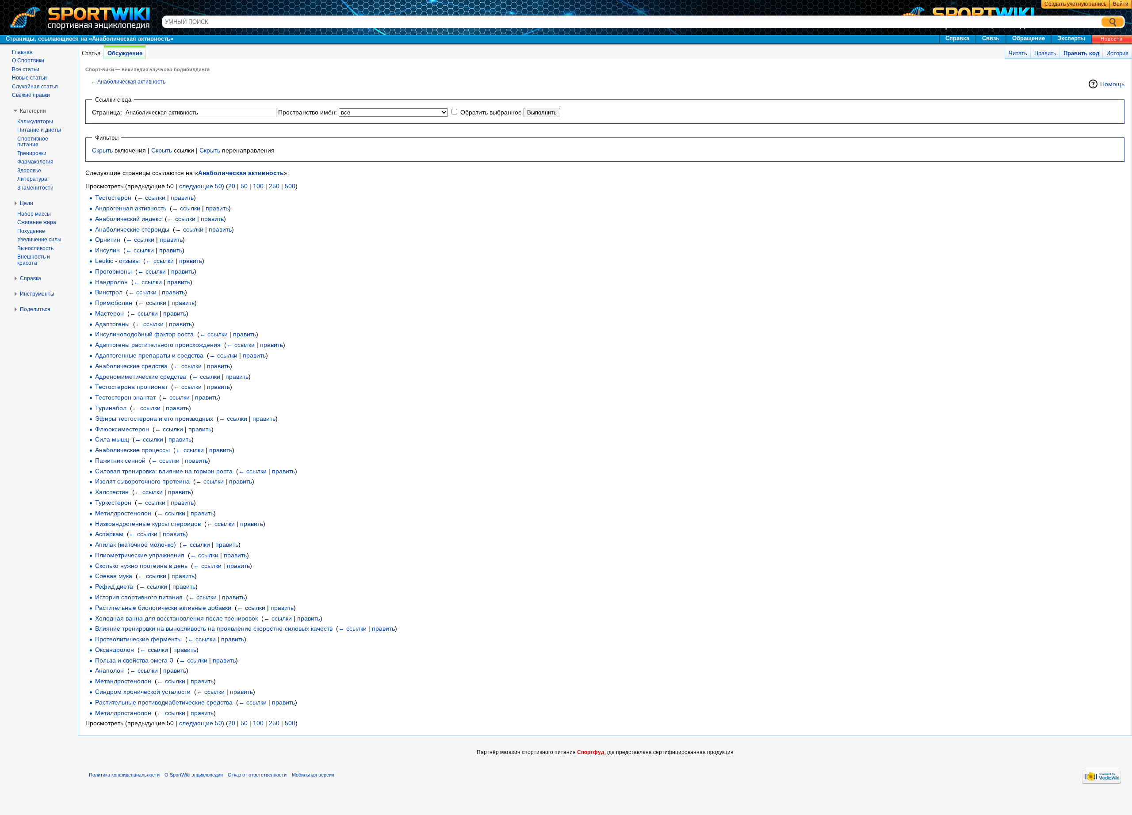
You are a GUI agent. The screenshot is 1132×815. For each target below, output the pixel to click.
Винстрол (108, 292)
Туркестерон (113, 502)
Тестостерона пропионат (131, 386)
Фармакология (35, 162)
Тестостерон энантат (125, 397)
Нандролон (111, 282)
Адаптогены (112, 324)
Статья (91, 53)
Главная (22, 52)
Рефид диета (114, 586)
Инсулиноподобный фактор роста (144, 334)
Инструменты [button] (37, 294)
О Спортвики (28, 60)
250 (274, 186)
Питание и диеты (39, 130)
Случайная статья (35, 87)
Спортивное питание (32, 142)
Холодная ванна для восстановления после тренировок (176, 618)
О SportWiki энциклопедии (193, 774)
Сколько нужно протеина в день (141, 565)
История (1117, 53)
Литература (32, 179)
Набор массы (34, 214)
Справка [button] (30, 278)
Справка (957, 38)
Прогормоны (113, 271)
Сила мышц (112, 439)
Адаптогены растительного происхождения (158, 344)
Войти (1120, 4)
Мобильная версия (313, 774)
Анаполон (109, 670)
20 (231, 186)
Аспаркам (109, 533)
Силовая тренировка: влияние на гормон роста (164, 471)
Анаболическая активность (131, 81)
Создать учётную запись (1075, 4)
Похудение (31, 231)
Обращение (1028, 38)
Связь (990, 38)
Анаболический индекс (128, 218)
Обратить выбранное (491, 112)
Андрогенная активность (130, 208)
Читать (1018, 53)
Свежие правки (31, 95)
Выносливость (35, 248)
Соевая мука (113, 575)
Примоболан (113, 302)
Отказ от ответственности (257, 774)
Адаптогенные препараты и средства (149, 355)
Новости (1112, 39)
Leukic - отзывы (117, 260)
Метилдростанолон (123, 712)
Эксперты (1071, 38)
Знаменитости (35, 188)
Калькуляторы (35, 121)
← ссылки (151, 197)
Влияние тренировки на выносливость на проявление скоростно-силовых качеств (214, 628)
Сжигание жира (36, 222)
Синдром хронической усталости (143, 691)
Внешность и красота (33, 260)
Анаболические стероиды (132, 229)
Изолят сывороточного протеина (142, 481)
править (182, 197)
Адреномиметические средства (140, 376)
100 (258, 186)
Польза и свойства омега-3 (134, 660)
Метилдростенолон (123, 513)
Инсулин (107, 250)
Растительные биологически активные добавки (163, 607)
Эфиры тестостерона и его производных (154, 418)
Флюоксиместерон (122, 429)
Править (1045, 53)
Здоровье (29, 171)
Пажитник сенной (120, 460)
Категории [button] (33, 111)
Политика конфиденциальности (124, 774)
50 (244, 186)
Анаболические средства (131, 365)
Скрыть (102, 150)
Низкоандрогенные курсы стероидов (148, 523)
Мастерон (109, 313)
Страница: (107, 112)
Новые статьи (29, 78)
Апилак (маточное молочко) (135, 544)
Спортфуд (590, 752)
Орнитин (107, 239)
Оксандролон (114, 649)
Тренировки (31, 153)
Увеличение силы (39, 239)
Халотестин (112, 491)
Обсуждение (124, 53)
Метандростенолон (123, 681)
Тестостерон (113, 197)
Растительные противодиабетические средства (164, 702)
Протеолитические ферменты (138, 639)
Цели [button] (26, 203)
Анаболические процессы (132, 449)
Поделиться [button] (35, 309)
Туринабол (110, 407)
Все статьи (25, 69)
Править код (1081, 53)
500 (290, 186)
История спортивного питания (139, 597)
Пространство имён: (307, 112)
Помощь (1112, 84)
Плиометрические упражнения (139, 555)
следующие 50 (200, 186)
